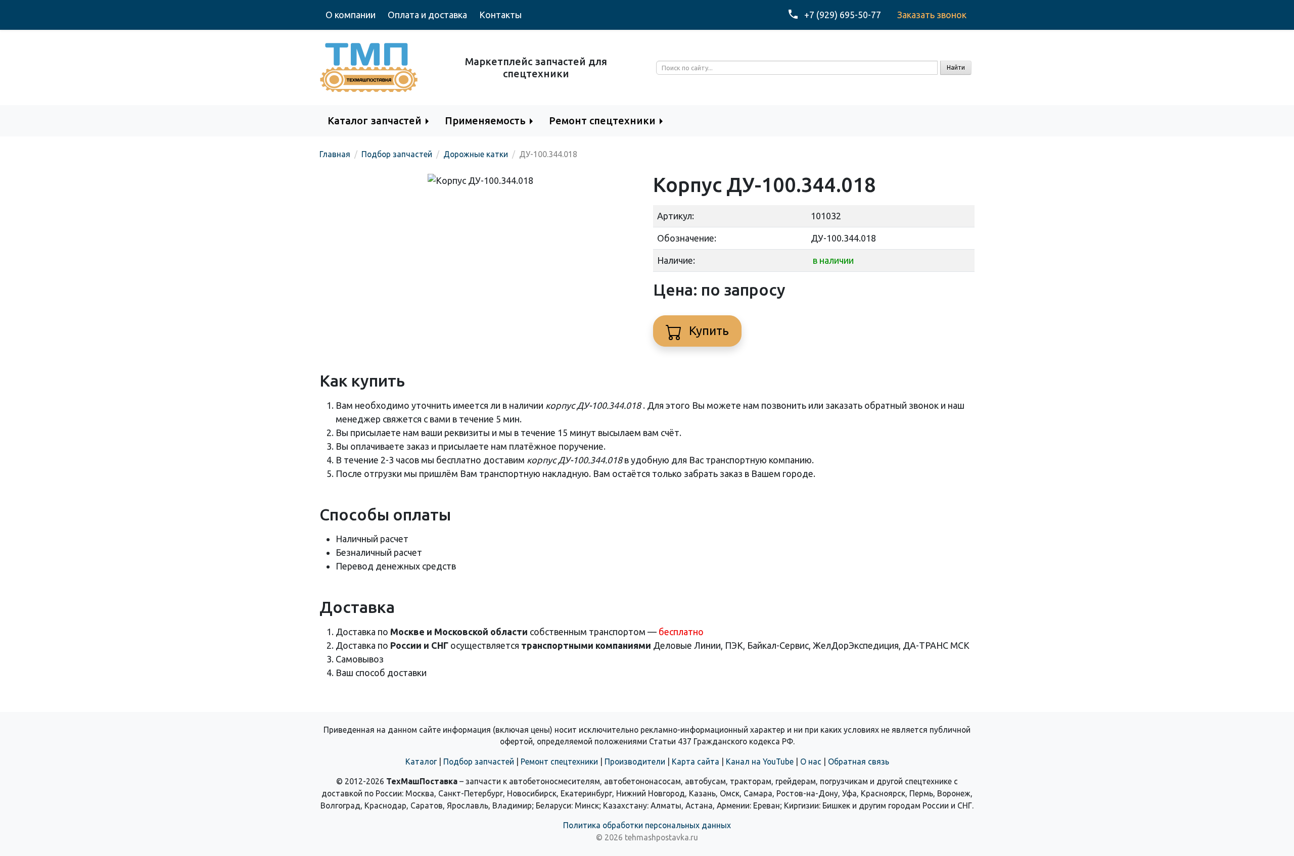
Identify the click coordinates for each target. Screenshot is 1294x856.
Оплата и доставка (427, 15)
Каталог (421, 761)
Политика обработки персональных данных (647, 825)
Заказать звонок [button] (931, 15)
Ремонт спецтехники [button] (602, 120)
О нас (810, 761)
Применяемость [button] (485, 120)
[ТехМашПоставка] (369, 67)
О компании (351, 15)
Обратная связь (858, 761)
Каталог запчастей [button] (375, 120)
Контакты (500, 15)
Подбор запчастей (478, 761)
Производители (635, 761)
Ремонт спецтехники (559, 761)
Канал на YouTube (760, 761)
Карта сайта (695, 761)
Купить (707, 331)
